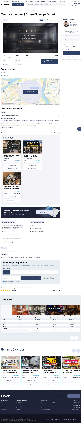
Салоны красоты (22, 10)
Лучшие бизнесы (13, 349)
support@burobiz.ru (76, 409)
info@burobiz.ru (76, 405)
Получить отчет (43, 212)
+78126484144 (20, 214)
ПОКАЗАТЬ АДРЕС (30, 91)
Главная (2, 10)
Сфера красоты (15, 10)
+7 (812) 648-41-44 (74, 3)
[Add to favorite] (20, 142)
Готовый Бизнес (8, 10)
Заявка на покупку (60, 396)
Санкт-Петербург (74, 5)
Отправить (72, 53)
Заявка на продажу (74, 396)
